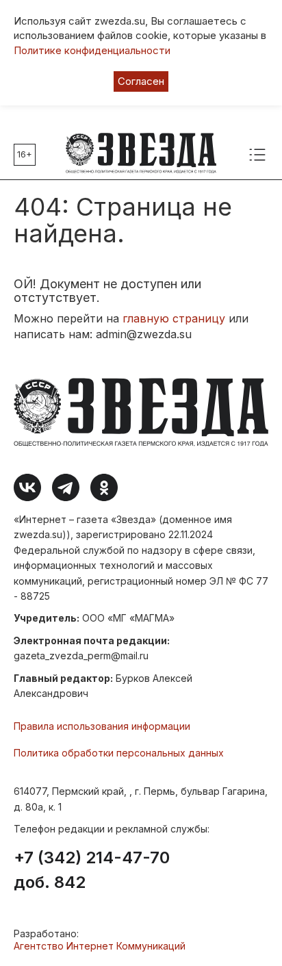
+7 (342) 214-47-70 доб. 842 (92, 870)
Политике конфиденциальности (92, 50)
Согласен (141, 81)
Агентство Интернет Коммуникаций (99, 946)
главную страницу (174, 318)
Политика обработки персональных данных (119, 753)
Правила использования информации (102, 726)
